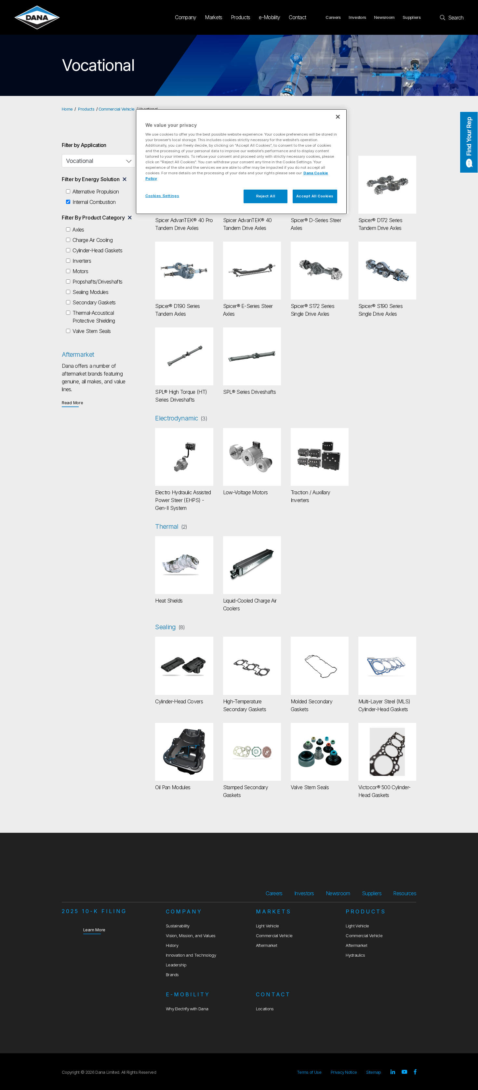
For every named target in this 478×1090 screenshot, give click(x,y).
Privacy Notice (344, 1072)
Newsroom (384, 17)
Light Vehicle (267, 926)
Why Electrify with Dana (187, 1008)
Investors (357, 17)
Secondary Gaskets (94, 302)
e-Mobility (269, 17)
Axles (78, 229)
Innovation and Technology (191, 955)
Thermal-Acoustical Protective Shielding (94, 317)
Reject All (265, 196)
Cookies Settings (162, 195)
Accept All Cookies (315, 196)
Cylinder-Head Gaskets (97, 250)
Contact (297, 17)
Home (67, 109)
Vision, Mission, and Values (191, 935)
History (172, 945)
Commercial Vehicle (117, 109)
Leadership (176, 965)
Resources (404, 893)
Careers (332, 17)
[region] (241, 161)
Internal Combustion (94, 202)
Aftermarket (266, 945)
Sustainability (177, 926)
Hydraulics (355, 955)
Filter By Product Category (93, 217)
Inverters (82, 261)
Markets (213, 17)
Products (240, 17)
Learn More (94, 929)
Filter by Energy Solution (91, 179)
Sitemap (373, 1072)
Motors (80, 271)
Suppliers (411, 17)
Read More (72, 402)
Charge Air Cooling (93, 240)
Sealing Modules (90, 292)
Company (185, 17)
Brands (172, 974)
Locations (265, 1008)
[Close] (338, 117)
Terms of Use (309, 1072)
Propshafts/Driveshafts (97, 281)
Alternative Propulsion (96, 191)
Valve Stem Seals (92, 331)
